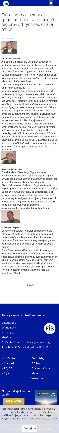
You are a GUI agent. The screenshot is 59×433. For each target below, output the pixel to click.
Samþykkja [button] (29, 428)
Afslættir (36, 373)
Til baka (29, 285)
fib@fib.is (6, 337)
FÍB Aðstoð (38, 363)
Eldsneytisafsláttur (41, 368)
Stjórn (7, 373)
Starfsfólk (9, 363)
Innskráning (14, 401)
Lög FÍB (8, 368)
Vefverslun (37, 378)
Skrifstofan (10, 358)
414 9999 (9, 332)
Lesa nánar (51, 418)
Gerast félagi (38, 358)
